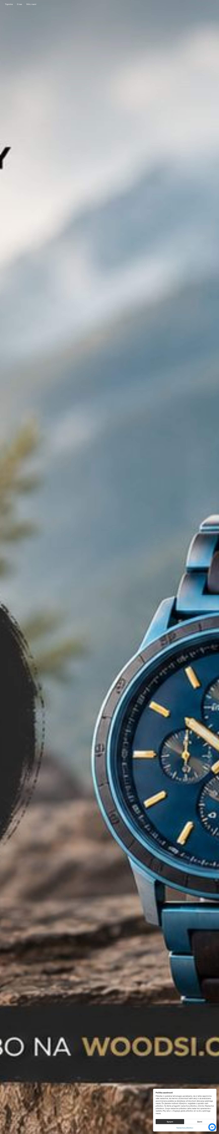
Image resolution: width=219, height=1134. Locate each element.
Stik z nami (31, 4)
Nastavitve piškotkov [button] (184, 1128)
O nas (19, 4)
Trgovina (9, 4)
